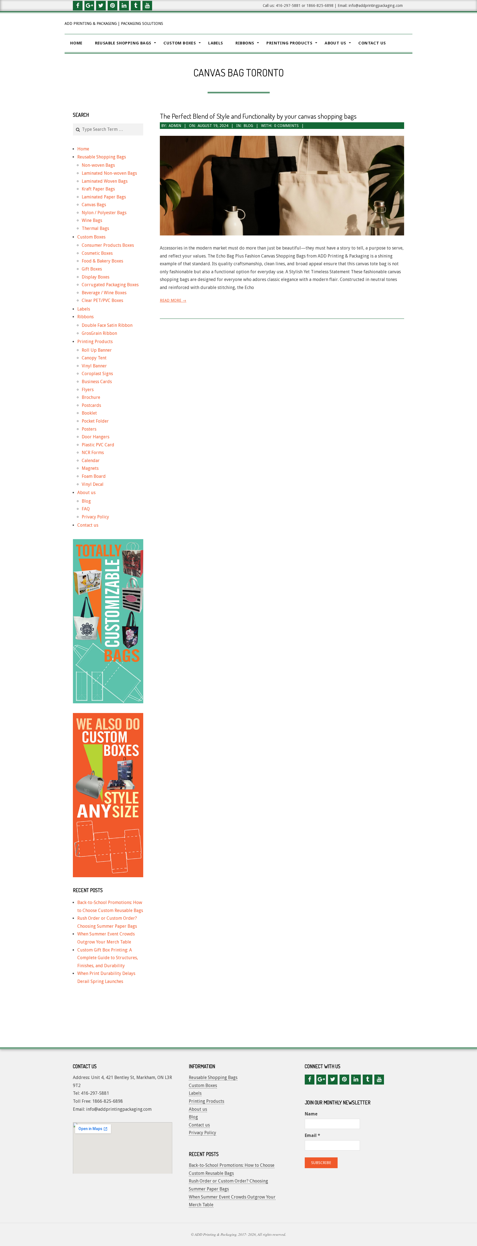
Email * (312, 1135)
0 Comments (286, 125)
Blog (248, 125)
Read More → (173, 300)
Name (311, 1114)
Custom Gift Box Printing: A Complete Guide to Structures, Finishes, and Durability (107, 957)
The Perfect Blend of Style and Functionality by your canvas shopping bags (258, 116)
